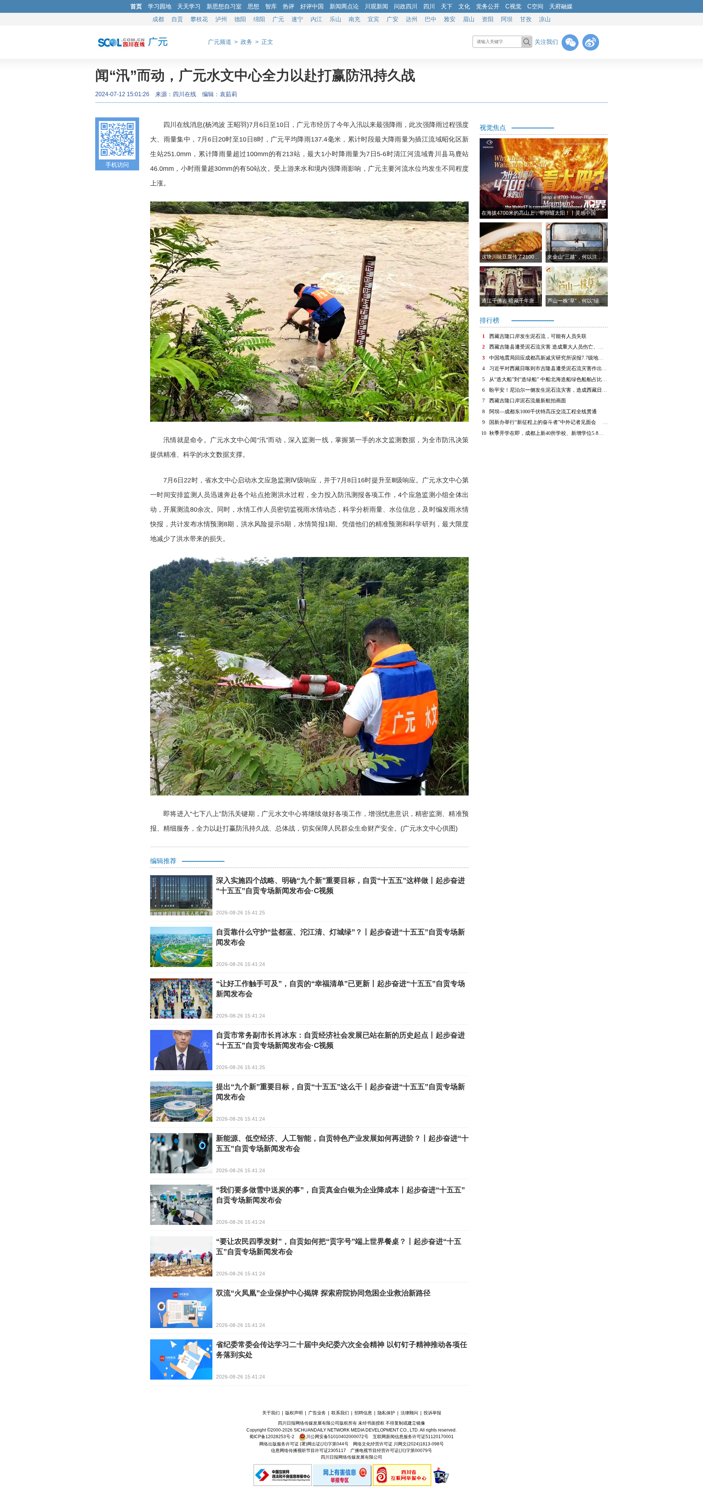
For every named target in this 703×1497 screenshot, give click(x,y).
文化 (464, 6)
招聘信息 (363, 1412)
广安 (392, 19)
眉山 (469, 19)
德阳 (240, 19)
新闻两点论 (344, 6)
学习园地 (159, 6)
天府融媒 (561, 6)
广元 (278, 19)
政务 (246, 42)
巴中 (430, 19)
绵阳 (259, 19)
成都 (158, 19)
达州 (411, 19)
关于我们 (271, 1412)
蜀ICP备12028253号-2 (271, 1436)
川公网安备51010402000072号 (337, 1436)
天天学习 (189, 6)
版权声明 (294, 1412)
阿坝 (507, 19)
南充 (354, 19)
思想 (253, 6)
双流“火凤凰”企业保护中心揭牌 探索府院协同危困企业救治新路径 (323, 1293)
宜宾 (373, 19)
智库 (271, 6)
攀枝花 (199, 19)
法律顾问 (409, 1412)
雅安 (449, 19)
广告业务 (317, 1412)
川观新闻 (376, 6)
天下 (447, 6)
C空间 (535, 6)
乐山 (335, 19)
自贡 (177, 19)
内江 (316, 19)
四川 (429, 6)
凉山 (545, 19)
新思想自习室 (224, 6)
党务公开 (487, 6)
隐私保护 (386, 1412)
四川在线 (184, 94)
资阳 (488, 19)
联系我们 (340, 1412)
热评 (288, 6)
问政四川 (405, 6)
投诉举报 (432, 1412)
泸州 (221, 19)
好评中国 (312, 6)
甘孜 (526, 19)
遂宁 (297, 19)
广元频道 (219, 42)
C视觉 (513, 6)
